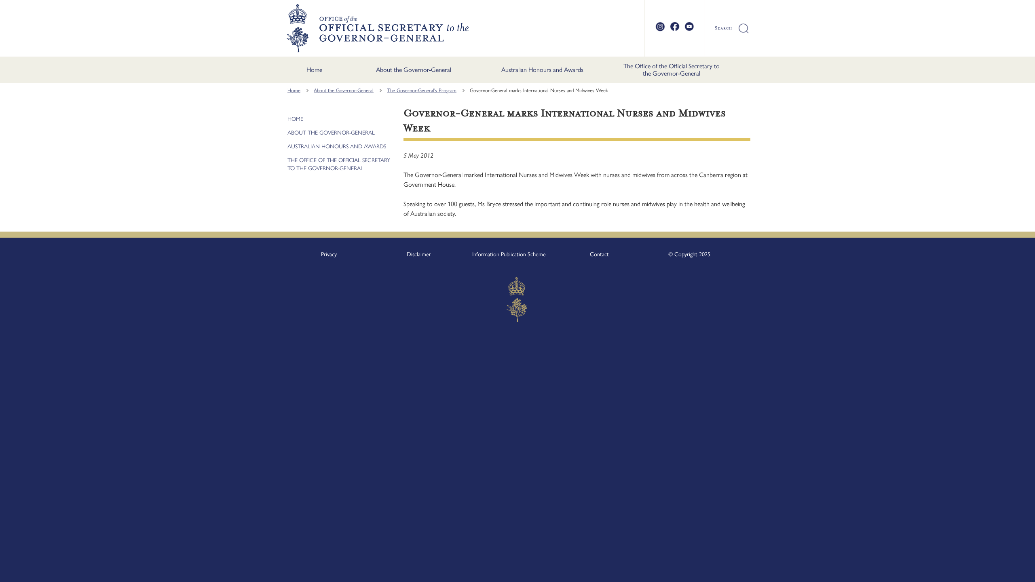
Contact (599, 254)
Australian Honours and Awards (542, 70)
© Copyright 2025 (689, 254)
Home (314, 70)
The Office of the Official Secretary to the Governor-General (671, 69)
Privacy (329, 254)
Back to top (1008, 570)
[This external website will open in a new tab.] (660, 30)
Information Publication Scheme (509, 254)
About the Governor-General (413, 70)
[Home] (377, 28)
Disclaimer (419, 254)
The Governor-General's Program (421, 90)
